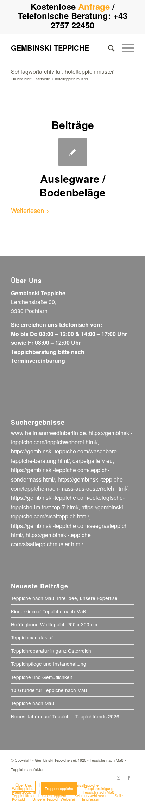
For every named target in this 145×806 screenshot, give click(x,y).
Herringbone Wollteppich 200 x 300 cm (54, 624)
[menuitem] (108, 48)
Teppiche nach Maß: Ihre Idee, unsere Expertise (64, 597)
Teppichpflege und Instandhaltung (48, 663)
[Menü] (124, 48)
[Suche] (108, 48)
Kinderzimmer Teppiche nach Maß (48, 611)
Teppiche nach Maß (32, 703)
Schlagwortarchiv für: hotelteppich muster (62, 71)
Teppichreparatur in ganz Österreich (51, 650)
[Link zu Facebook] (129, 777)
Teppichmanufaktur (32, 637)
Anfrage (94, 6)
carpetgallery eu (92, 461)
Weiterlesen (27, 210)
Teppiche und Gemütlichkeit (41, 677)
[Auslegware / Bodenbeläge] (72, 152)
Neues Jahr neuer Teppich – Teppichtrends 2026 (65, 716)
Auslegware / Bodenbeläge (72, 185)
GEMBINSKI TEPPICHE (50, 48)
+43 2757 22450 (89, 20)
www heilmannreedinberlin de (48, 433)
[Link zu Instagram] (118, 777)
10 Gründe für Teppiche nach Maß (49, 690)
